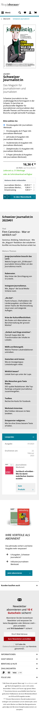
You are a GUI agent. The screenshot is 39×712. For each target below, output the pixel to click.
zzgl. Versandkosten (29, 168)
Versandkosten (29, 683)
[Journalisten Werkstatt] (9, 469)
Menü (7, 12)
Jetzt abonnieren (15, 573)
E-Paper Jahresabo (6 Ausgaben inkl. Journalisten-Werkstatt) (17, 155)
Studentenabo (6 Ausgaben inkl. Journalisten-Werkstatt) (17, 144)
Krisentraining (10, 190)
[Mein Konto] (30, 12)
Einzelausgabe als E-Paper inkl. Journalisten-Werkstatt (17, 132)
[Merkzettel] (25, 12)
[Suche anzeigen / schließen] (19, 12)
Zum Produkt (21, 488)
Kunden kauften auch (10, 585)
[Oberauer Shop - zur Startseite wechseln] (10, 5)
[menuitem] (5, 12)
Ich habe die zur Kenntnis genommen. (19, 646)
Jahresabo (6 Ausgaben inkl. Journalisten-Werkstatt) (16, 138)
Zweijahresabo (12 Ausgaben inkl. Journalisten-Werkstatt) (18, 150)
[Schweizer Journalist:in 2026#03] (19, 517)
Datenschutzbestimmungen (14, 646)
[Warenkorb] (35, 12)
